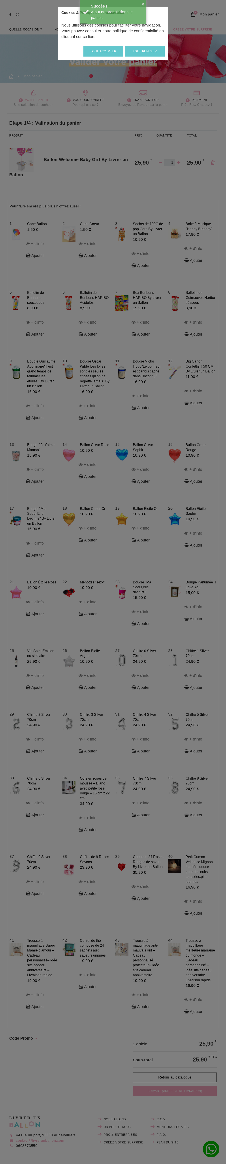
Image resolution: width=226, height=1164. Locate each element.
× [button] (142, 4)
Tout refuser (145, 51)
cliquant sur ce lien (77, 36)
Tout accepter (103, 51)
